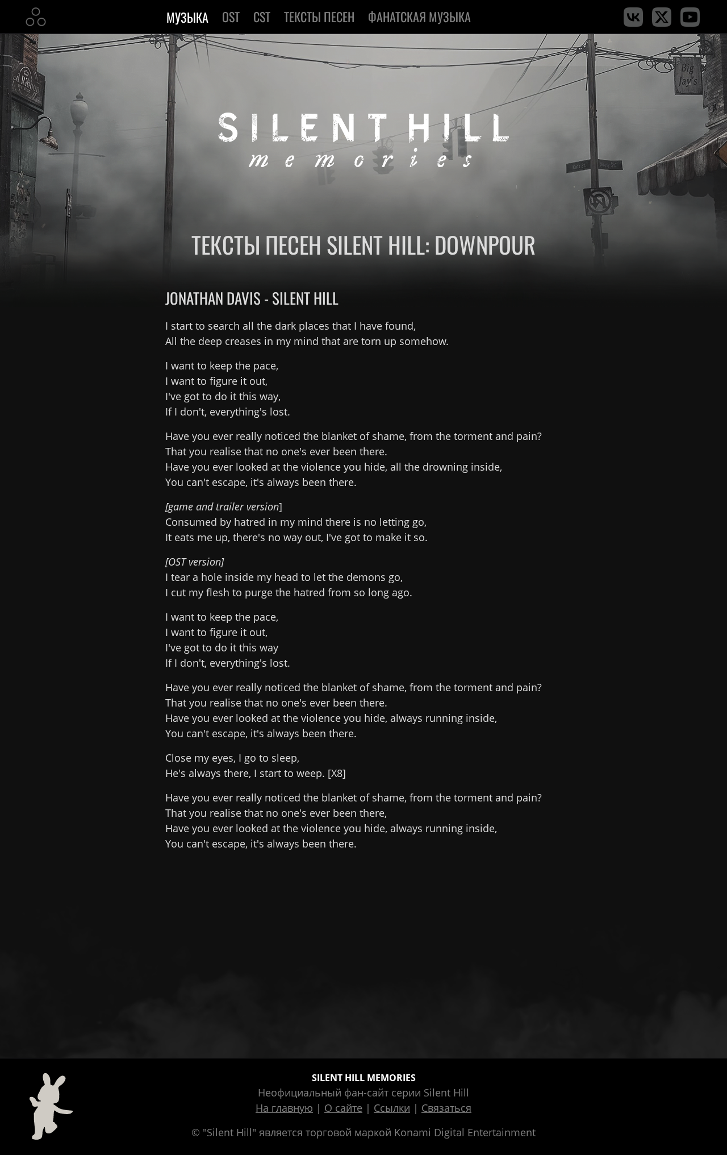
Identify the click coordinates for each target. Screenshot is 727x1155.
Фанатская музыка (419, 16)
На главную (284, 1108)
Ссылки (392, 1108)
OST (231, 16)
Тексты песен (319, 16)
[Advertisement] (363, 952)
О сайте (343, 1108)
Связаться (446, 1108)
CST (261, 16)
